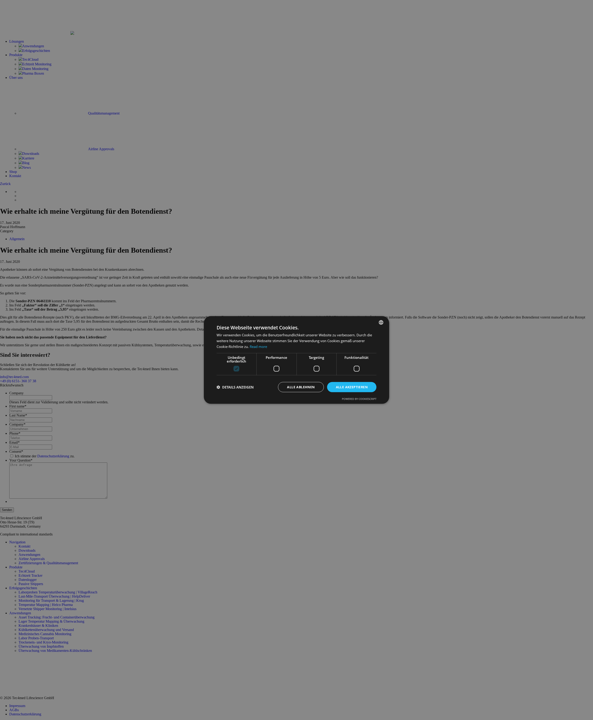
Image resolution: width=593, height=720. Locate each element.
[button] (235, 387)
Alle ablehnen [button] (301, 387)
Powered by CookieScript (359, 399)
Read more (258, 346)
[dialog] (296, 360)
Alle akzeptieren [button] (352, 387)
